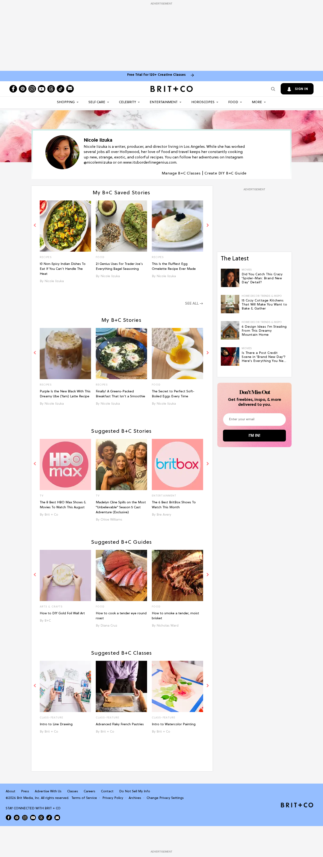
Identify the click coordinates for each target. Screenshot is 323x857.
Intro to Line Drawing (56, 724)
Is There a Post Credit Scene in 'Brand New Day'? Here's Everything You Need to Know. (265, 357)
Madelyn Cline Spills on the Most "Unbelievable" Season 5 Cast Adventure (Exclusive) (121, 507)
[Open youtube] (41, 89)
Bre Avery (164, 515)
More (257, 102)
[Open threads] (51, 89)
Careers (89, 791)
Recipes (46, 257)
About (10, 791)
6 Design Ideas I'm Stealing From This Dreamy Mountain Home (264, 331)
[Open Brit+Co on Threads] (41, 817)
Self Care (96, 102)
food (100, 606)
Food (233, 102)
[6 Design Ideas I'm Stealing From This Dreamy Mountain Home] (230, 330)
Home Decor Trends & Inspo (262, 296)
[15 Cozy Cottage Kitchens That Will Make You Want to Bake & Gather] (230, 304)
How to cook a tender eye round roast (121, 616)
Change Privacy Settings (165, 798)
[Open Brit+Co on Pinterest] (17, 817)
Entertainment (164, 102)
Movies (247, 270)
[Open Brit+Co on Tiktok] (49, 817)
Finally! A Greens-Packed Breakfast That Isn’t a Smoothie (120, 394)
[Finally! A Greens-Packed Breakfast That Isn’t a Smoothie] (121, 353)
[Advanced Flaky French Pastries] (121, 686)
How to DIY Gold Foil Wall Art (62, 613)
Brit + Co (51, 515)
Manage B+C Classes (181, 173)
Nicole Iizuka (54, 281)
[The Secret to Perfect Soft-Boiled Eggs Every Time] (177, 353)
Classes (72, 791)
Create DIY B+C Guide (226, 173)
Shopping (66, 102)
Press (25, 791)
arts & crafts (51, 606)
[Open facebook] (13, 89)
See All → (194, 303)
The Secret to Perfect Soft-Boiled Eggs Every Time (173, 394)
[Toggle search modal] (273, 89)
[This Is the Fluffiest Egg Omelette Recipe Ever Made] (177, 226)
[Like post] (87, 258)
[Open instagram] (32, 89)
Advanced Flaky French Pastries (120, 724)
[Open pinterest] (22, 89)
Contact (107, 791)
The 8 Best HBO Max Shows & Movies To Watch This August (63, 505)
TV (42, 495)
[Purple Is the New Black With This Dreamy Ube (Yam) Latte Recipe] (65, 353)
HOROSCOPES (202, 102)
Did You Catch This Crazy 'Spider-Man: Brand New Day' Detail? (262, 278)
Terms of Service (84, 798)
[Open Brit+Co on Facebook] (8, 817)
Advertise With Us (48, 791)
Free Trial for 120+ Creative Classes (156, 75)
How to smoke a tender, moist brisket (175, 616)
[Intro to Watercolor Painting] (177, 686)
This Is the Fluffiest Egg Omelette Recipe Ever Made (174, 266)
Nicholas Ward (168, 626)
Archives (135, 798)
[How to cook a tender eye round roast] (121, 575)
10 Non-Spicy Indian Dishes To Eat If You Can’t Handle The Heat (63, 269)
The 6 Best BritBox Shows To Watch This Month (174, 505)
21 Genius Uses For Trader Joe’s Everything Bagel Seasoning (119, 266)
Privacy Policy (112, 798)
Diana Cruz (108, 626)
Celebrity (127, 102)
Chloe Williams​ (111, 520)
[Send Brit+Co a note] (70, 89)
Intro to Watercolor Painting (174, 724)
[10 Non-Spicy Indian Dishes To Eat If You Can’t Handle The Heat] (65, 226)
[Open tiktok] (60, 89)
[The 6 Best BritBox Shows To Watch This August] (177, 464)
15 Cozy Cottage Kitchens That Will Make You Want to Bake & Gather (264, 304)
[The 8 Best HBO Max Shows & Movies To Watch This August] (65, 464)
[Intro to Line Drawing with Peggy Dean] (65, 686)
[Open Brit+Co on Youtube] (33, 817)
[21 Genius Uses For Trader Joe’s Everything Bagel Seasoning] (121, 226)
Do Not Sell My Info (134, 791)
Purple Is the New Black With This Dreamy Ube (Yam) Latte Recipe (65, 394)
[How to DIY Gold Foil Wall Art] (65, 575)
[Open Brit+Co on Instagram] (25, 817)
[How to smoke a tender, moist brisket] (177, 575)
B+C (47, 621)
